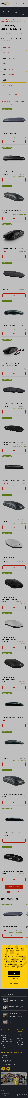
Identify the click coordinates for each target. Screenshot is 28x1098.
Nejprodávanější (6, 101)
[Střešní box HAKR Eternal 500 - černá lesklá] (14, 390)
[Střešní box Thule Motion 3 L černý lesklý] (14, 428)
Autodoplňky (6, 11)
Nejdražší (23, 101)
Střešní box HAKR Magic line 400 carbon (12, 519)
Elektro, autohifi (15, 11)
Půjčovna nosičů (20, 1038)
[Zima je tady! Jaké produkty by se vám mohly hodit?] (5, 1007)
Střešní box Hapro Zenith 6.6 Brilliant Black (13, 832)
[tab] (9, 940)
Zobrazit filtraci (15, 94)
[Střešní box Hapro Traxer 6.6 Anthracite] (14, 311)
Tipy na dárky (19, 1044)
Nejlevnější (15, 101)
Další (17, 892)
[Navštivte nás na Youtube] (8, 1068)
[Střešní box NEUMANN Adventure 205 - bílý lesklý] (14, 623)
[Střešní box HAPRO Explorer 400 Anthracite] (14, 467)
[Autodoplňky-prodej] (5, 3)
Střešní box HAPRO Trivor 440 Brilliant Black (13, 871)
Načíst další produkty (13, 886)
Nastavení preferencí (14, 983)
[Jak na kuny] (5, 1022)
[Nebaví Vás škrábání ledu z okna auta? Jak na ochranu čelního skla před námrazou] (5, 1015)
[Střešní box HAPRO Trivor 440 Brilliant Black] (14, 857)
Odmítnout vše (14, 978)
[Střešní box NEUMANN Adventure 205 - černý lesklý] (14, 583)
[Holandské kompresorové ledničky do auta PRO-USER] (5, 1000)
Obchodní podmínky (6, 1039)
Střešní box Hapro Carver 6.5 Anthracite (12, 172)
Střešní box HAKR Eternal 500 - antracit (12, 287)
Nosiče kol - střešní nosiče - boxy (12, 19)
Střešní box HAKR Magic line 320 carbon (12, 210)
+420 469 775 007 (6, 1061)
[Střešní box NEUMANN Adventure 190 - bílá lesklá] (14, 543)
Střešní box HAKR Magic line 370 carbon (12, 794)
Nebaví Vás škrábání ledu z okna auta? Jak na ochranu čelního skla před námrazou (16, 1015)
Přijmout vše (14, 973)
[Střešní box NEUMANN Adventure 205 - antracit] (14, 663)
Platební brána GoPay (6, 1041)
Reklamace (4, 1037)
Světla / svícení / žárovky (23, 12)
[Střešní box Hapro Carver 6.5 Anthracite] (14, 158)
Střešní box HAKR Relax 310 (9, 133)
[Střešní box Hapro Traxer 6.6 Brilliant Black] (14, 703)
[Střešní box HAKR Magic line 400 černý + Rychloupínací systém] (14, 350)
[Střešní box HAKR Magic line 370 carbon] (14, 780)
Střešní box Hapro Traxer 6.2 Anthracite (12, 756)
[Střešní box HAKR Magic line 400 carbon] (14, 505)
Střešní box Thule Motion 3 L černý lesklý (13, 442)
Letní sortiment (19, 1047)
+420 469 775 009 (6, 1060)
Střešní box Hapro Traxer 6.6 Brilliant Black (13, 717)
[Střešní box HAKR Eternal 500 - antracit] (14, 273)
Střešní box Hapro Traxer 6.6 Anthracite (12, 325)
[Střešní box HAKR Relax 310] (14, 119)
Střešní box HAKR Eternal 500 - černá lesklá (13, 403)
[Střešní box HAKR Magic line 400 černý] (14, 235)
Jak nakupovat (5, 1033)
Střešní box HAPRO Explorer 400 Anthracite (13, 480)
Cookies (3, 1047)
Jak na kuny (12, 1022)
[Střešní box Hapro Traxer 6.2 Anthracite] (14, 742)
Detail (14, 141)
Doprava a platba (5, 1035)
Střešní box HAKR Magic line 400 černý (12, 248)
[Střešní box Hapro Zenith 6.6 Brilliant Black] (14, 819)
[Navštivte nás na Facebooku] (3, 1068)
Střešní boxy (5, 21)
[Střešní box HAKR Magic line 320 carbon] (14, 196)
